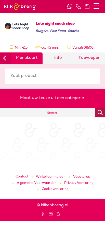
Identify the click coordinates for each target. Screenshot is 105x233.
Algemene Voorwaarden (37, 183)
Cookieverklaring (55, 189)
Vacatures (81, 177)
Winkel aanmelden (50, 177)
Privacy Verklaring (79, 183)
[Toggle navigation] (96, 6)
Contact (22, 177)
